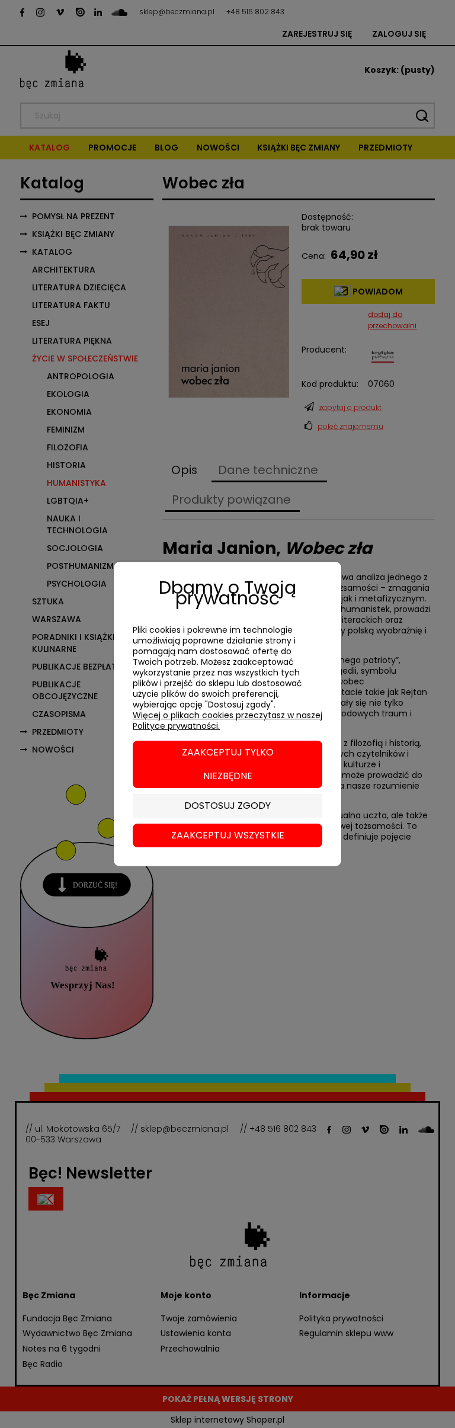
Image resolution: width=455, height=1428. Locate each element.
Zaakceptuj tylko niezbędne (228, 764)
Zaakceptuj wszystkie (227, 835)
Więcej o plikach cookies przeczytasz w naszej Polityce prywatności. (227, 720)
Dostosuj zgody (227, 805)
